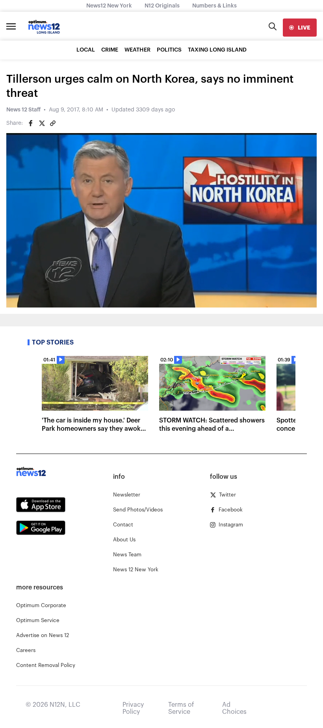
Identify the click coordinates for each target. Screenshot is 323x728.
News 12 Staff (23, 110)
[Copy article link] (53, 123)
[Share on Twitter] (42, 123)
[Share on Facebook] (31, 123)
